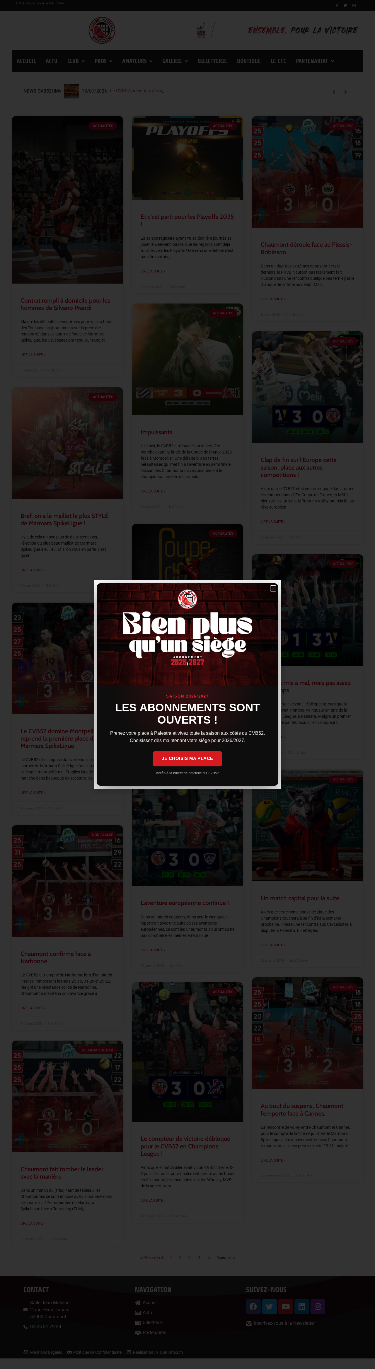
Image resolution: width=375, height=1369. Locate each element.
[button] (273, 588)
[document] (187, 684)
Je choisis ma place (187, 758)
